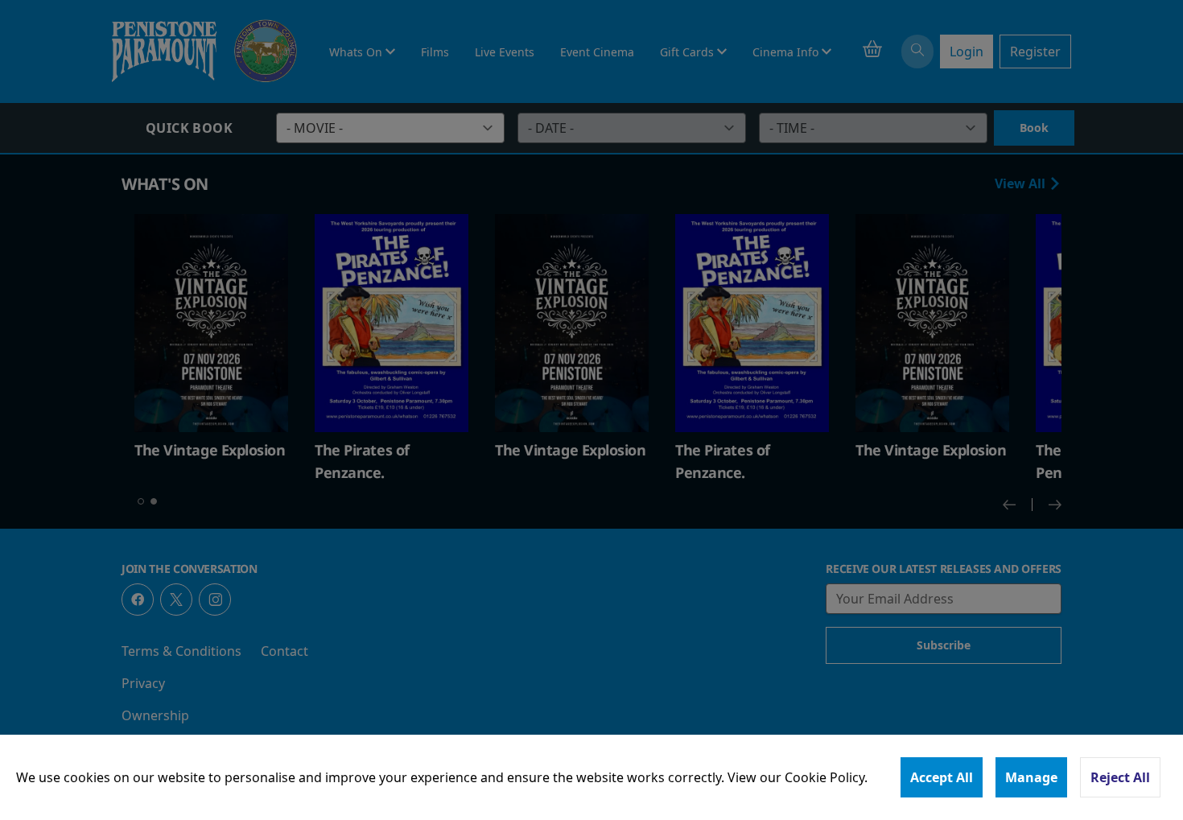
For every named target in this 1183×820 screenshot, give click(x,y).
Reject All (1120, 777)
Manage (1031, 777)
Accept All (941, 777)
